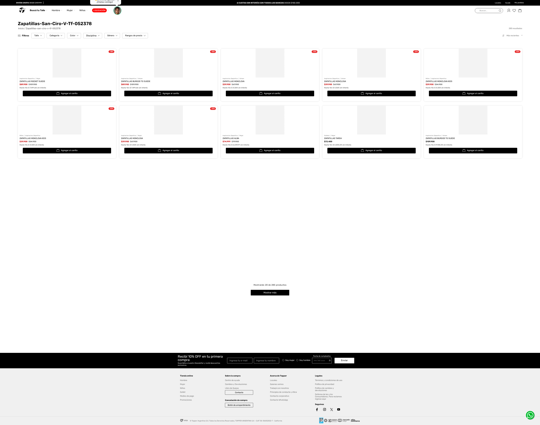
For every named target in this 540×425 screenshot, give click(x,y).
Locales (498, 3)
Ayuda (507, 3)
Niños (82, 10)
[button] (38, 35)
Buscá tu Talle (37, 10)
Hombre (56, 10)
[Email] (240, 360)
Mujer (70, 10)
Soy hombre (304, 360)
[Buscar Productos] (500, 10)
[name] (267, 360)
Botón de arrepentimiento (239, 405)
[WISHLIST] (514, 10)
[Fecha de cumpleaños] (322, 360)
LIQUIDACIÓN (99, 10)
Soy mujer (289, 360)
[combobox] (489, 10)
